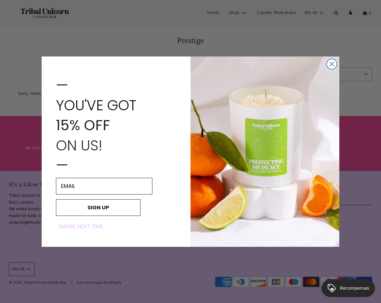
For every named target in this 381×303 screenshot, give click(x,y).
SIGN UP (98, 207)
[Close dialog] (332, 64)
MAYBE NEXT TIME (81, 226)
